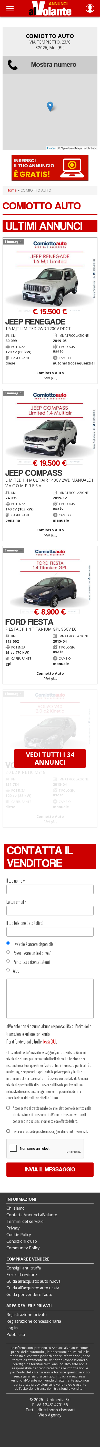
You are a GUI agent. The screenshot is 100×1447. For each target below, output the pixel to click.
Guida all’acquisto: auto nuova (33, 1281)
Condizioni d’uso (21, 1241)
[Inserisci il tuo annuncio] (50, 167)
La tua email (16, 901)
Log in (12, 1328)
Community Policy (23, 1248)
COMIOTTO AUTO (50, 35)
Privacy (13, 1228)
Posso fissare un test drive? (32, 953)
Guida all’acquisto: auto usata (32, 1288)
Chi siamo (15, 1208)
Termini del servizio (25, 1221)
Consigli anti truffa (23, 1268)
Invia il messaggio (50, 1169)
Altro (16, 971)
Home (11, 190)
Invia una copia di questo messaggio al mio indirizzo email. (50, 1131)
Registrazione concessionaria (33, 1321)
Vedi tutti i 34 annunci (50, 758)
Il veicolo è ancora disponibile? (34, 944)
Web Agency (50, 1415)
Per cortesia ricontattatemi (31, 962)
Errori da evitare (21, 1274)
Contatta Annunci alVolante (31, 1215)
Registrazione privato (26, 1314)
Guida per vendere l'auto (29, 1294)
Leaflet (51, 148)
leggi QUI (49, 1041)
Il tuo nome (15, 880)
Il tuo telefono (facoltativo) (24, 923)
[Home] (50, 8)
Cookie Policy (18, 1234)
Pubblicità (15, 1334)
